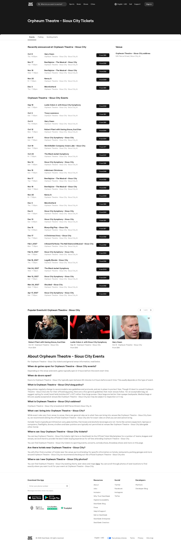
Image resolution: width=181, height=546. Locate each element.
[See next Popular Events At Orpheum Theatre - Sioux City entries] (150, 310)
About (96, 485)
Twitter (117, 485)
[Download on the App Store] (35, 497)
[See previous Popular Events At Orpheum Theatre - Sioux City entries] (140, 310)
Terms (132, 538)
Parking (40, 37)
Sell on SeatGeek (100, 515)
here (98, 464)
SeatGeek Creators (101, 522)
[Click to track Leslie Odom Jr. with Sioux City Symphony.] (107, 318)
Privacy (140, 538)
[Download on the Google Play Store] (52, 497)
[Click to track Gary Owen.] (149, 318)
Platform (139, 485)
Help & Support (100, 511)
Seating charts (52, 37)
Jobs (95, 488)
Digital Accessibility (101, 500)
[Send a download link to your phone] (67, 486)
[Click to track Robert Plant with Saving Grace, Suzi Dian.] (65, 318)
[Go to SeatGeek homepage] (31, 4)
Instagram (119, 492)
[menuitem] (72, 4)
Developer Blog (142, 488)
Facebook (119, 488)
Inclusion (97, 492)
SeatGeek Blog (100, 504)
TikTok (117, 496)
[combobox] (51, 4)
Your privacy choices (119, 538)
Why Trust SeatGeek (102, 496)
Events (32, 37)
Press (96, 507)
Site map (150, 538)
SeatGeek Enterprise (102, 519)
